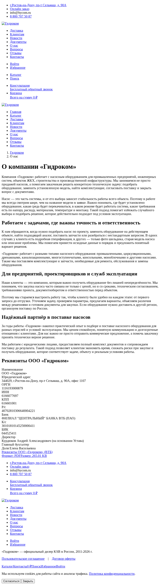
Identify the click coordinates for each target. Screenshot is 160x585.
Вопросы (16, 49)
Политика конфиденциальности (112, 573)
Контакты (17, 57)
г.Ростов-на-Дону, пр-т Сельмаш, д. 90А (38, 5)
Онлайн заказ (19, 9)
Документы (18, 42)
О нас (14, 45)
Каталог (15, 115)
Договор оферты (63, 558)
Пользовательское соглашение (23, 558)
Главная (15, 112)
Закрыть (28, 581)
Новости (16, 38)
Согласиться (11, 581)
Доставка (16, 30)
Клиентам (17, 34)
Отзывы (15, 53)
